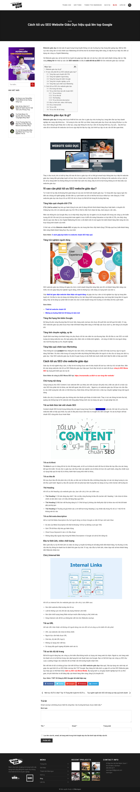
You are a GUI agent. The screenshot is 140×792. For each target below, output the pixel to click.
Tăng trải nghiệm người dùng (58, 77)
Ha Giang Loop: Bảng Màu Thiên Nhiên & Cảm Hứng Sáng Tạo (24, 100)
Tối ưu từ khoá (57, 93)
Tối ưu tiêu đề (57, 95)
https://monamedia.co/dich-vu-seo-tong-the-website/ (94, 376)
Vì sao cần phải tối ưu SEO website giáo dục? (61, 72)
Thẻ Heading (56, 98)
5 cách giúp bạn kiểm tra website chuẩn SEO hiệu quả (72, 235)
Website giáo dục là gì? (53, 69)
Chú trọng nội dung (55, 89)
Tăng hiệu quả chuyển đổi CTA (59, 74)
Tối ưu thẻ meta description (61, 100)
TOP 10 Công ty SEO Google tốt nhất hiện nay (68, 678)
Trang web (107, 726)
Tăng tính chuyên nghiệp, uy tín (59, 81)
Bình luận (44, 708)
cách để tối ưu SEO (93, 61)
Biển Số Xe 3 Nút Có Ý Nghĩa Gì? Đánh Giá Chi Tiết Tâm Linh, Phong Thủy (24, 108)
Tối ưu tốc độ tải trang (56, 109)
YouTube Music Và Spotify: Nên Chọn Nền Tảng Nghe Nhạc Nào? (23, 115)
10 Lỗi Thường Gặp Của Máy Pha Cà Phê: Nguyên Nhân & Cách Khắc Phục (24, 123)
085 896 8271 (110, 768)
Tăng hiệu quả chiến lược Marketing (61, 84)
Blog (70, 21)
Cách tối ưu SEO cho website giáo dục (59, 86)
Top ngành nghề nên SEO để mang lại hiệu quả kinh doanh (107, 693)
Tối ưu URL (53, 107)
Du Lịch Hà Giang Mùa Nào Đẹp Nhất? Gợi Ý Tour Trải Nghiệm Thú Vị (24, 131)
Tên (43, 726)
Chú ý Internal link (55, 105)
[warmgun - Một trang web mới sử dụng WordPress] (19, 5)
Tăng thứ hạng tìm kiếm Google (60, 79)
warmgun (109, 772)
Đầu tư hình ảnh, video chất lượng (60, 102)
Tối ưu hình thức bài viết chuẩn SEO (61, 91)
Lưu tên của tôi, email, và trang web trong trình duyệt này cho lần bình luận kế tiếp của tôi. (75, 735)
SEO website (74, 61)
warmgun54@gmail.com (114, 770)
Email (74, 726)
